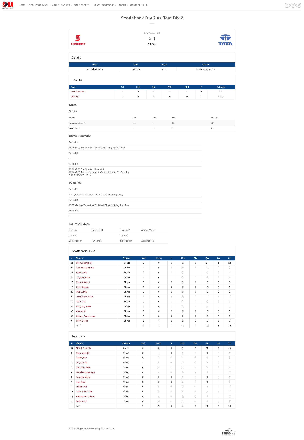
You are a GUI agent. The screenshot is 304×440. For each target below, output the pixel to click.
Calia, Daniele (82, 287)
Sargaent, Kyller (83, 277)
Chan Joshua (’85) (84, 391)
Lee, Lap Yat (81, 362)
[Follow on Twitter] (298, 5)
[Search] (147, 5)
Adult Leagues (61, 5)
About (122, 5)
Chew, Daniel (82, 321)
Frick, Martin (81, 401)
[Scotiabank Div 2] (98, 40)
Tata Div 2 (75, 96)
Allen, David (81, 272)
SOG (183, 258)
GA (218, 258)
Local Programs (38, 5)
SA (207, 258)
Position (126, 258)
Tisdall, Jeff (81, 387)
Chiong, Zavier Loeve (85, 316)
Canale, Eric (81, 358)
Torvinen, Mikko (83, 377)
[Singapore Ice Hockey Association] (8, 5)
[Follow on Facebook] (287, 5)
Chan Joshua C (83, 282)
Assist (159, 258)
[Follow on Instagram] (293, 5)
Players (79, 258)
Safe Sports (81, 5)
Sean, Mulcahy (82, 353)
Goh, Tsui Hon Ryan (85, 268)
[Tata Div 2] (206, 40)
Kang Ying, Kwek (83, 306)
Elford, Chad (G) (83, 348)
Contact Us (137, 5)
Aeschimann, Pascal (85, 396)
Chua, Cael (81, 301)
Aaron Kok (81, 311)
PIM (195, 258)
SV (229, 258)
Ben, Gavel (81, 382)
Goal (144, 258)
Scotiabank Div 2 (78, 92)
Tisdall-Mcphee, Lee (85, 372)
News (97, 5)
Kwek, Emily (81, 292)
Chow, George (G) (84, 263)
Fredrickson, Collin (84, 297)
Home (22, 5)
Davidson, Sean (83, 367)
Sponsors (108, 5)
